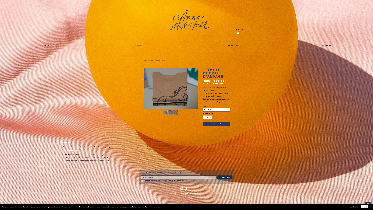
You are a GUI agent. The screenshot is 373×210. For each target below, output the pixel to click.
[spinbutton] (207, 117)
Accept (365, 207)
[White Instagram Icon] (182, 188)
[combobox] (216, 110)
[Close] (371, 206)
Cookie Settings (353, 207)
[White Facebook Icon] (186, 188)
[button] (238, 32)
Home (145, 61)
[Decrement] (204, 117)
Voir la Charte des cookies (153, 207)
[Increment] (210, 117)
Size (206, 106)
